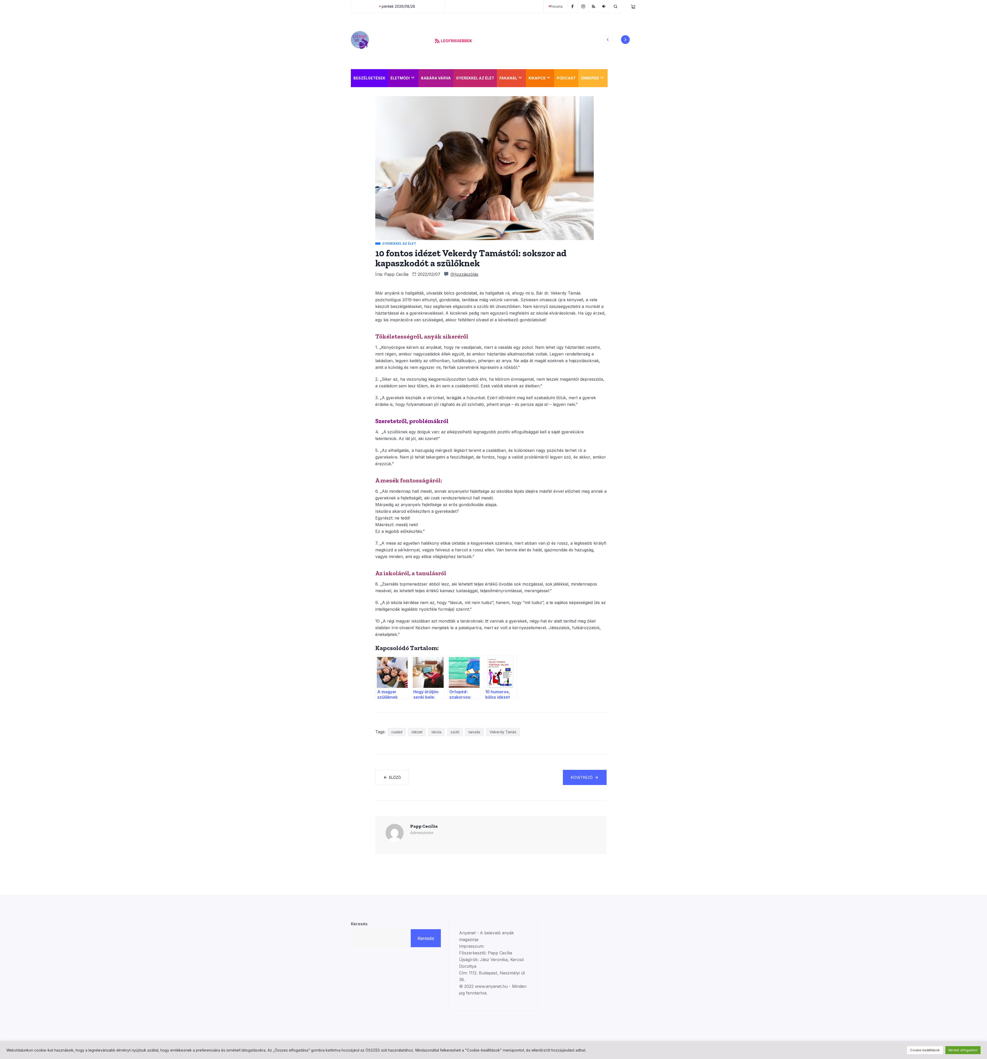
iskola (436, 732)
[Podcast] (604, 6)
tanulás (474, 732)
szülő (455, 732)
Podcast (566, 78)
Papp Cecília (396, 274)
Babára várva (436, 78)
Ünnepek (590, 78)
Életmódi (400, 78)
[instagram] (583, 6)
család (396, 732)
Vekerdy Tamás (503, 732)
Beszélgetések (369, 78)
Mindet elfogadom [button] (962, 1050)
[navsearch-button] (615, 6)
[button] (608, 39)
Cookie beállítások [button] (925, 1050)
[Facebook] (573, 6)
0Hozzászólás (464, 274)
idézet (417, 732)
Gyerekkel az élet (475, 78)
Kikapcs (536, 78)
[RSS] (594, 6)
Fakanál (508, 78)
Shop (615, 78)
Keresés (359, 923)
